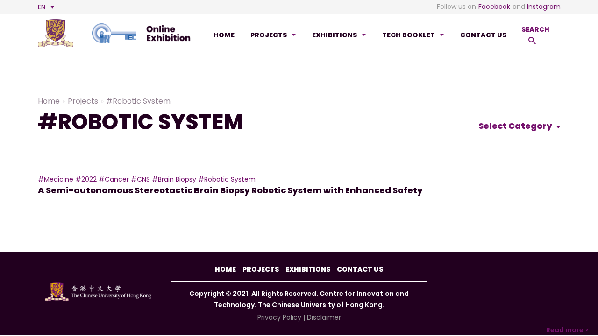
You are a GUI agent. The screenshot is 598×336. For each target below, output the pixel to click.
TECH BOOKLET (408, 35)
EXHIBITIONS (334, 35)
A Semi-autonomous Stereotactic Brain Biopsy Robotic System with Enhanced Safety (230, 190)
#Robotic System (227, 179)
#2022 (86, 179)
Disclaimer (324, 317)
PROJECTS (268, 35)
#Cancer (114, 179)
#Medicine (55, 179)
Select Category (516, 126)
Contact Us (483, 35)
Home (224, 35)
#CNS (140, 179)
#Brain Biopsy (174, 179)
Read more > (567, 330)
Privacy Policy (279, 317)
